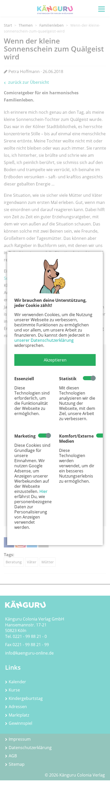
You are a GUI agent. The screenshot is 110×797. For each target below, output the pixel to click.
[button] (55, 360)
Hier (43, 491)
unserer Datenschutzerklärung (44, 340)
